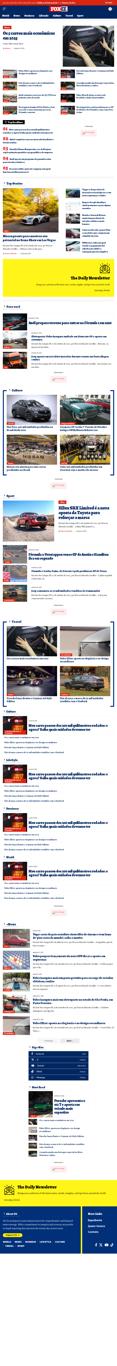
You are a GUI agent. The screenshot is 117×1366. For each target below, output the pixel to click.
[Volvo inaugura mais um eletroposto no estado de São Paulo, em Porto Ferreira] (16, 1003)
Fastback (64, 695)
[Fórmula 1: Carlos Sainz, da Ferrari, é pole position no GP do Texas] (15, 573)
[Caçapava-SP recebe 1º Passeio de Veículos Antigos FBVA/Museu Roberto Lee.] (85, 410)
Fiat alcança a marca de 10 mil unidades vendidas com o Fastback (36, 84)
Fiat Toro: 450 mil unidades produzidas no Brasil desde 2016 (30, 428)
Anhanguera (9, 1012)
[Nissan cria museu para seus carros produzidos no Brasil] (32, 450)
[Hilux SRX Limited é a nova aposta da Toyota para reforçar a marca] (28, 521)
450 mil (11, 423)
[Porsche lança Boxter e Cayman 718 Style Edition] (68, 74)
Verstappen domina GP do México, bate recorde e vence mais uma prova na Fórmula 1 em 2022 (37, 110)
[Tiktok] (58, 1072)
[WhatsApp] (58, 1078)
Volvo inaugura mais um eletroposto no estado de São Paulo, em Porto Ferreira (73, 1001)
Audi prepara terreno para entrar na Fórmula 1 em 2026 (70, 322)
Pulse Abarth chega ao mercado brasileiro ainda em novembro (91, 96)
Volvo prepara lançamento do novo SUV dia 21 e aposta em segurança (69, 958)
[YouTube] (106, 1245)
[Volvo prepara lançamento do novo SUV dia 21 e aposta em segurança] (16, 960)
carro (6, 946)
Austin (7, 562)
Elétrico (7, 347)
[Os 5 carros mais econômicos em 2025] (88, 46)
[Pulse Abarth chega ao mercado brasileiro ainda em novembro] (68, 98)
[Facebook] (58, 1054)
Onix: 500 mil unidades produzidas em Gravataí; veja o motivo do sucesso (81, 468)
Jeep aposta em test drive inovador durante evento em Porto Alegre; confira (70, 358)
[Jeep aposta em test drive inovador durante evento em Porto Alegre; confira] (15, 360)
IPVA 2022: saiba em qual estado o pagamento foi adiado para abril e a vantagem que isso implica (95, 247)
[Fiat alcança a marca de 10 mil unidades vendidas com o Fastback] (10, 86)
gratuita (7, 990)
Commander (9, 600)
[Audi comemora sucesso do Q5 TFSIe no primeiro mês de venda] (10, 98)
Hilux (62, 502)
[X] (58, 1060)
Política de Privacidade (47, 2)
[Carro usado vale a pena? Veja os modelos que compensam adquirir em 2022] (73, 233)
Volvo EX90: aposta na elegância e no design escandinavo (36, 72)
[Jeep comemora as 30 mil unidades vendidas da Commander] (15, 593)
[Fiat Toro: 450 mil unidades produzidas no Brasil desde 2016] (32, 410)
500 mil (64, 463)
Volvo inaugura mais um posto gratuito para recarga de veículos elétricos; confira (73, 979)
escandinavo (66, 655)
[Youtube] (58, 1066)
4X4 (5, 367)
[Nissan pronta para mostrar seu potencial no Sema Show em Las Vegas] (30, 210)
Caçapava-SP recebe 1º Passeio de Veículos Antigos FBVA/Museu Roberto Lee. (83, 428)
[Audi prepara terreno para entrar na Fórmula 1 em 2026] (15, 321)
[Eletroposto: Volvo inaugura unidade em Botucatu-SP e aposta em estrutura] (15, 340)
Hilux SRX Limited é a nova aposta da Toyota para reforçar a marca (83, 513)
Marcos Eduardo (11, 253)
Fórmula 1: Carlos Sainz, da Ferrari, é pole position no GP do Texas (69, 571)
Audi (7, 329)
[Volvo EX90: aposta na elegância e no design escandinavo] (10, 74)
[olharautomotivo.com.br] (58, 9)
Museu (10, 463)
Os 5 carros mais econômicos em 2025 (29, 35)
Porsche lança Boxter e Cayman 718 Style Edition (95, 72)
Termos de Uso (68, 2)
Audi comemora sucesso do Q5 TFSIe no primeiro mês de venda (37, 96)
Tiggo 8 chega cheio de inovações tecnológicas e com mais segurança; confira (96, 192)
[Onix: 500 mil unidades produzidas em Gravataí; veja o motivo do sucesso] (85, 450)
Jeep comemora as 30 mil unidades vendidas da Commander (65, 591)
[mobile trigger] (5, 9)
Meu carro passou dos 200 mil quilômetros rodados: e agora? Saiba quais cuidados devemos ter (68, 727)
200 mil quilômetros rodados (13, 732)
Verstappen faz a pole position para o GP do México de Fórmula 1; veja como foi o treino (94, 110)
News (7, 27)
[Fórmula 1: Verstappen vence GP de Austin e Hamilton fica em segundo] (15, 554)
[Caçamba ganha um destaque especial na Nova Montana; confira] (68, 86)
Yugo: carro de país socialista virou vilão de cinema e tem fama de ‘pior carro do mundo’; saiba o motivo (72, 936)
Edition (10, 695)
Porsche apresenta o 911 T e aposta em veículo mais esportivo (69, 1106)
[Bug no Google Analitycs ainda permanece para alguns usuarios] (73, 206)
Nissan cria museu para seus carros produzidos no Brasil (26, 468)
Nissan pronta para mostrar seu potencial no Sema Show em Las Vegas (29, 238)
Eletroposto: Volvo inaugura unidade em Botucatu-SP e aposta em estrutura (69, 338)
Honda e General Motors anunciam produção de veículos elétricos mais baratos (94, 220)
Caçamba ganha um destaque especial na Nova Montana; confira (95, 84)
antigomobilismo (67, 423)
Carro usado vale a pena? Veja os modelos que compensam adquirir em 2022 (96, 232)
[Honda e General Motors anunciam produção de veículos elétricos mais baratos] (73, 219)
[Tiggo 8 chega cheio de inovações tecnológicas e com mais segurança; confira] (73, 193)
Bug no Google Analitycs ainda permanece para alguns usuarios (96, 205)
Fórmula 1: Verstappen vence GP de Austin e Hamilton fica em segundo (68, 556)
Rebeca (7, 48)
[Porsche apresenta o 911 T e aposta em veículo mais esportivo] (41, 1104)
